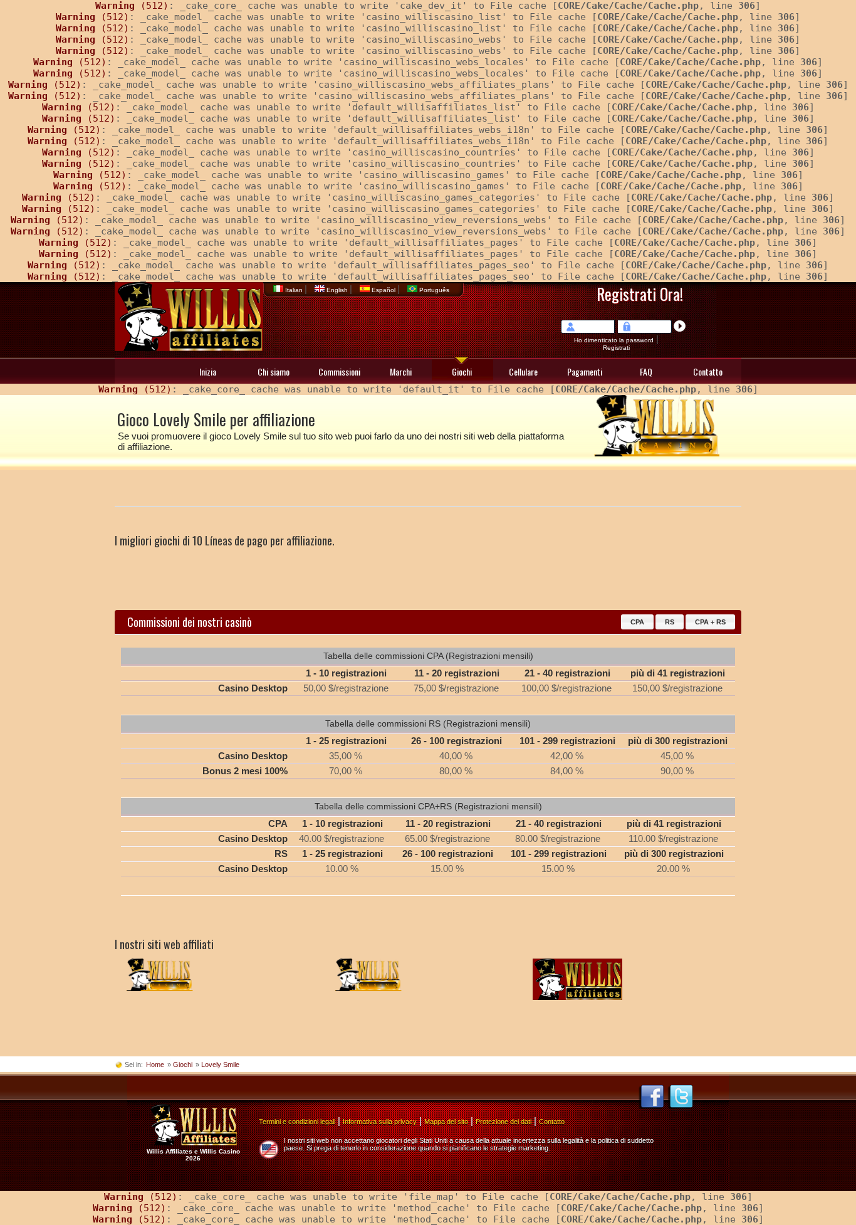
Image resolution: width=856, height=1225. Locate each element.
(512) (132, 5)
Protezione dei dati (503, 1121)
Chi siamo (274, 371)
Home (155, 1064)
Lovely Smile (220, 1064)
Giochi (462, 371)
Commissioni (339, 371)
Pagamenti (584, 371)
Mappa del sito (446, 1121)
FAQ (646, 371)
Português (433, 290)
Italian (294, 290)
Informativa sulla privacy (380, 1121)
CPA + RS (710, 622)
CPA (637, 622)
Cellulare (523, 371)
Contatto (708, 371)
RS (669, 622)
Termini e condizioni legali (297, 1121)
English (337, 290)
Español (383, 290)
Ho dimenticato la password (614, 340)
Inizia (207, 371)
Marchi (401, 371)
